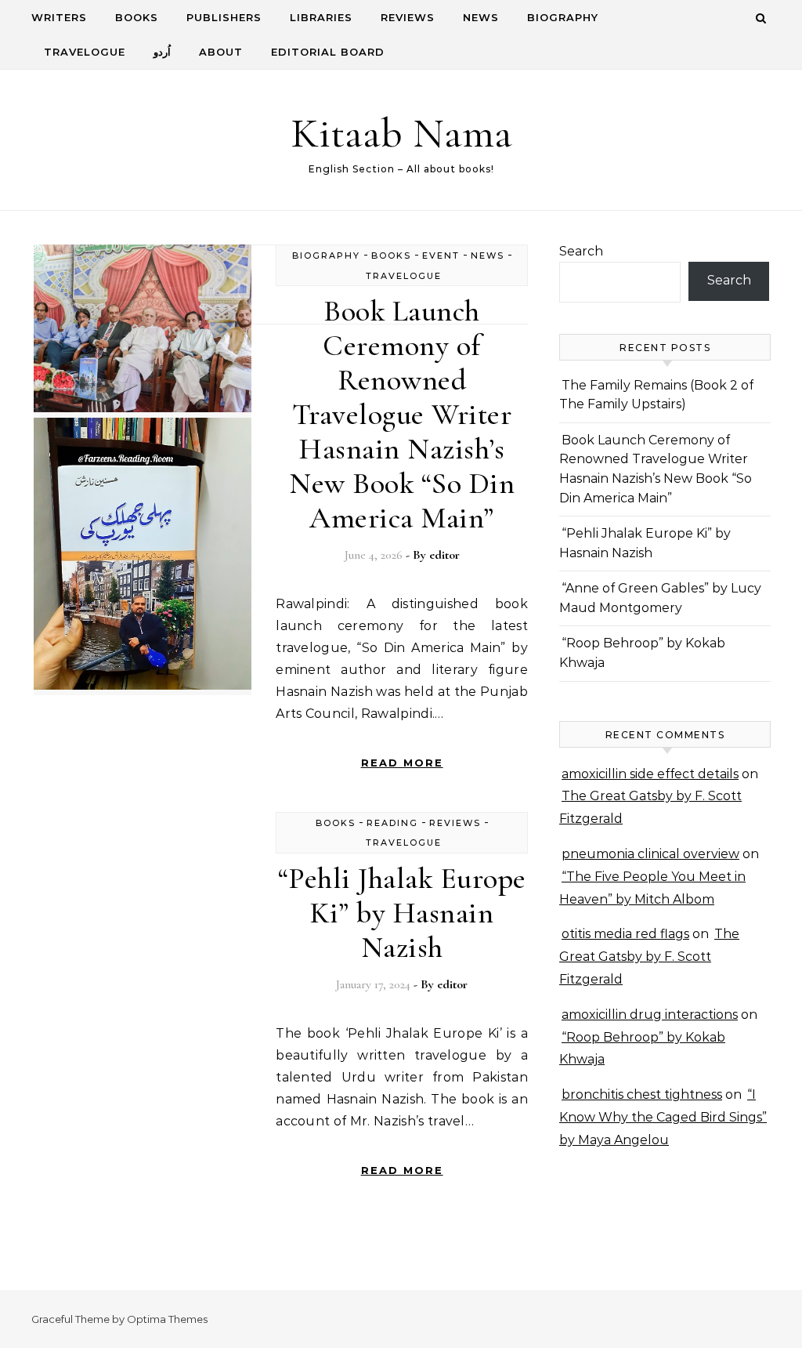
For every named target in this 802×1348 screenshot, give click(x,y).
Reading (392, 822)
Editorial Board (328, 51)
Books (136, 17)
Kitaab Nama (401, 132)
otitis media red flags (625, 933)
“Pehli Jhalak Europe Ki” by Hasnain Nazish (402, 913)
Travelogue (84, 51)
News (481, 17)
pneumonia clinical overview (650, 853)
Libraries (321, 17)
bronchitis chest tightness (642, 1094)
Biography (562, 17)
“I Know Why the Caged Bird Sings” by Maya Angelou (663, 1117)
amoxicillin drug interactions (650, 1014)
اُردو (162, 51)
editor (444, 555)
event (441, 255)
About (221, 51)
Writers (59, 17)
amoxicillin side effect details (650, 773)
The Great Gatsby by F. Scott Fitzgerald (649, 956)
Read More (402, 762)
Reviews (408, 17)
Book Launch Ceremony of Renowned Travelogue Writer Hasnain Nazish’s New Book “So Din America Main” (402, 414)
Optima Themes (167, 1319)
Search (581, 251)
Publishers (224, 17)
